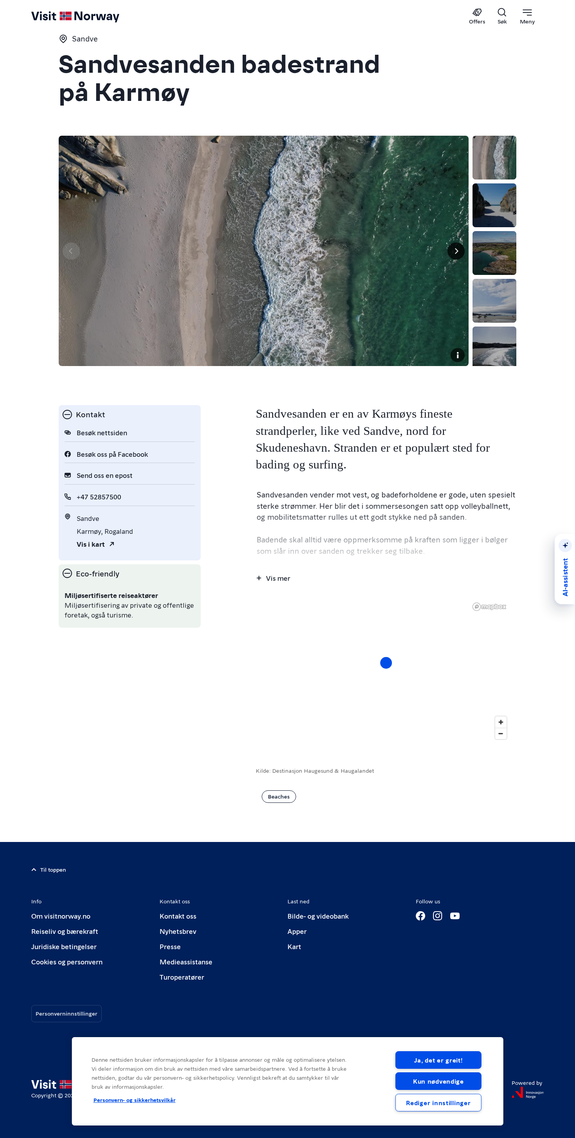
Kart (294, 946)
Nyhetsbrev (178, 930)
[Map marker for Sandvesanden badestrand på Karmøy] (386, 663)
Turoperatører (182, 976)
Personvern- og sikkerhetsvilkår (134, 1099)
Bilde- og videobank (318, 915)
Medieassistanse (186, 961)
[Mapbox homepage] (489, 606)
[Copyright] (458, 355)
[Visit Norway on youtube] (455, 916)
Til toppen (53, 869)
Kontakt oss (178, 915)
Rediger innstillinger (438, 1103)
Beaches (279, 796)
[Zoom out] (501, 733)
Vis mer (278, 577)
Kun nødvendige (438, 1081)
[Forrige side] (71, 251)
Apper (297, 930)
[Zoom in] (501, 722)
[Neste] (456, 251)
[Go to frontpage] (88, 16)
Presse (170, 946)
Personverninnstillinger (66, 1013)
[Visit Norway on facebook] (420, 916)
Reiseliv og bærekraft (64, 930)
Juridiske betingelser (64, 946)
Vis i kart (91, 543)
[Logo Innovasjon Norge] (528, 1093)
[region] (386, 670)
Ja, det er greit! (438, 1060)
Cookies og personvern (66, 961)
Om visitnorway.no (60, 915)
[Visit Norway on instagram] (437, 916)
